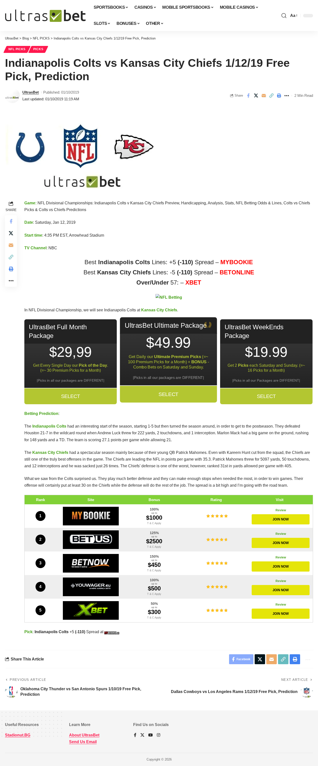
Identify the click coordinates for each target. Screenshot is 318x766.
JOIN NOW (281, 519)
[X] (142, 735)
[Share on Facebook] (248, 96)
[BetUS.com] (91, 539)
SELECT (70, 396)
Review (281, 510)
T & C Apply (154, 523)
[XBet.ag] (91, 610)
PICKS (38, 49)
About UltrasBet (84, 735)
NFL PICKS (17, 49)
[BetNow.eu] (91, 563)
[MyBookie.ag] (91, 516)
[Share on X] (255, 96)
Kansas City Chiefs (159, 310)
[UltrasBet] (45, 15)
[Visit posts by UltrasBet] (12, 95)
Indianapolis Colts (49, 426)
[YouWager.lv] (91, 587)
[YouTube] (151, 735)
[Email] (263, 96)
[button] (283, 15)
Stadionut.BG (17, 735)
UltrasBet (30, 92)
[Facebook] (135, 735)
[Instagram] (158, 735)
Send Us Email (83, 742)
